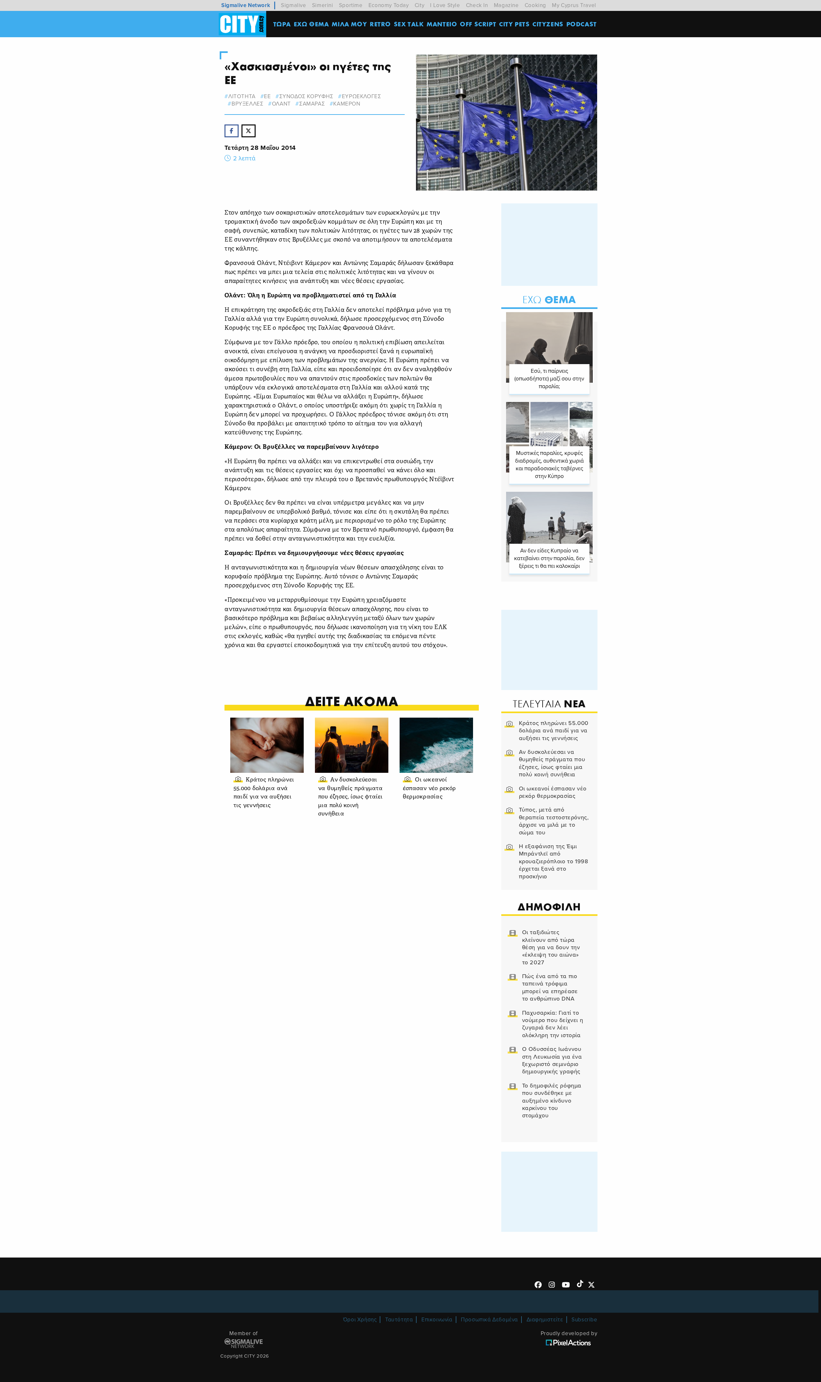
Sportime (351, 5)
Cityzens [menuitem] (547, 24)
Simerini (322, 5)
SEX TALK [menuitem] (409, 24)
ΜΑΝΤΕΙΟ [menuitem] (442, 24)
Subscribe (584, 1319)
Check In (477, 5)
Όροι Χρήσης (360, 1319)
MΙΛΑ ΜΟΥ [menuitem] (349, 24)
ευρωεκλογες (361, 96)
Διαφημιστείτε (545, 1319)
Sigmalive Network (245, 5)
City (419, 5)
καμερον (346, 103)
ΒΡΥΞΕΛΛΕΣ (247, 103)
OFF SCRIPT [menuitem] (478, 24)
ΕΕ (267, 96)
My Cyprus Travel (574, 5)
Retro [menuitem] (380, 24)
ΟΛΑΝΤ (281, 103)
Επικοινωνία (437, 1319)
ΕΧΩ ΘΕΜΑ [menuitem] (311, 24)
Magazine (506, 5)
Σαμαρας (312, 103)
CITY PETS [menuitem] (514, 24)
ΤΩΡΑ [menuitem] (282, 24)
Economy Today (388, 5)
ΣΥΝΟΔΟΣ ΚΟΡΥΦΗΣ (306, 96)
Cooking (535, 5)
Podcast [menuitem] (581, 24)
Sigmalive (293, 5)
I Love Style (445, 5)
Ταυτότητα (399, 1319)
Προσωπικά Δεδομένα (489, 1319)
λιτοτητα (241, 96)
